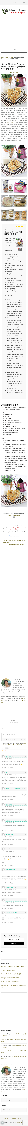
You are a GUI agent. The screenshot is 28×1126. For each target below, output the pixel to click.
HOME (6, 1119)
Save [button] (19, 250)
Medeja (8, 900)
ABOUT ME (13, 1119)
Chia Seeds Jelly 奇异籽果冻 (16, 544)
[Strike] (8, 739)
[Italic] (5, 739)
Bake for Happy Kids (14, 528)
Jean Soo (8, 756)
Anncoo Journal (19, 1122)
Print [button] (21, 250)
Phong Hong (9, 804)
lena (7, 772)
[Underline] (7, 739)
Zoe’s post (10, 122)
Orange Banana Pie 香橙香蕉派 (10, 978)
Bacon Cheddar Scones (14, 515)
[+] (21, 739)
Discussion (15, 72)
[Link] (18, 739)
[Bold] (3, 739)
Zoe (7, 849)
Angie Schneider (10, 820)
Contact (20, 1119)
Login (24, 729)
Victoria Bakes (10, 887)
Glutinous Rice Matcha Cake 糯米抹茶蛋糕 (13, 966)
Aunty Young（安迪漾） (12, 912)
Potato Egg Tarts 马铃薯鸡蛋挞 (10, 981)
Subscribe (14, 943)
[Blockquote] (14, 739)
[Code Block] (16, 739)
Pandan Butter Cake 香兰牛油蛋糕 (11, 974)
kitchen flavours (10, 869)
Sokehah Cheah (10, 834)
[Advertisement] (14, 32)
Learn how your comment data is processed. (14, 743)
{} (19, 739)
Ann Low (3, 1039)
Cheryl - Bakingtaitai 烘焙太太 (14, 788)
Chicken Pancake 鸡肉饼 (8, 970)
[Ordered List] (10, 739)
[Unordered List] (12, 739)
